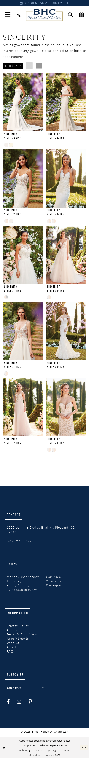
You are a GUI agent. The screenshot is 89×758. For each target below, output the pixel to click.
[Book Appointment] (81, 14)
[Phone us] (19, 14)
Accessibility (17, 630)
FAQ (10, 651)
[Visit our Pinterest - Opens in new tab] (30, 702)
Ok (84, 747)
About (11, 647)
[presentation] (23, 102)
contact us (61, 50)
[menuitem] (8, 15)
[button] (8, 15)
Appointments (18, 638)
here (57, 755)
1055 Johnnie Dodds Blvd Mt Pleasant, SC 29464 (41, 529)
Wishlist (13, 643)
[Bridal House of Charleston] (44, 15)
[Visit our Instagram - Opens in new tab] (19, 702)
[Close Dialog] (4, 747)
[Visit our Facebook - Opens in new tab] (8, 702)
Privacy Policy (18, 626)
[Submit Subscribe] (41, 687)
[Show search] (70, 14)
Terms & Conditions (22, 634)
